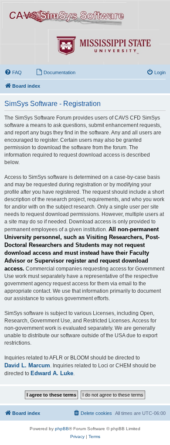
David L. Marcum (27, 365)
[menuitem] (13, 72)
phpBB (62, 428)
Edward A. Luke (52, 373)
